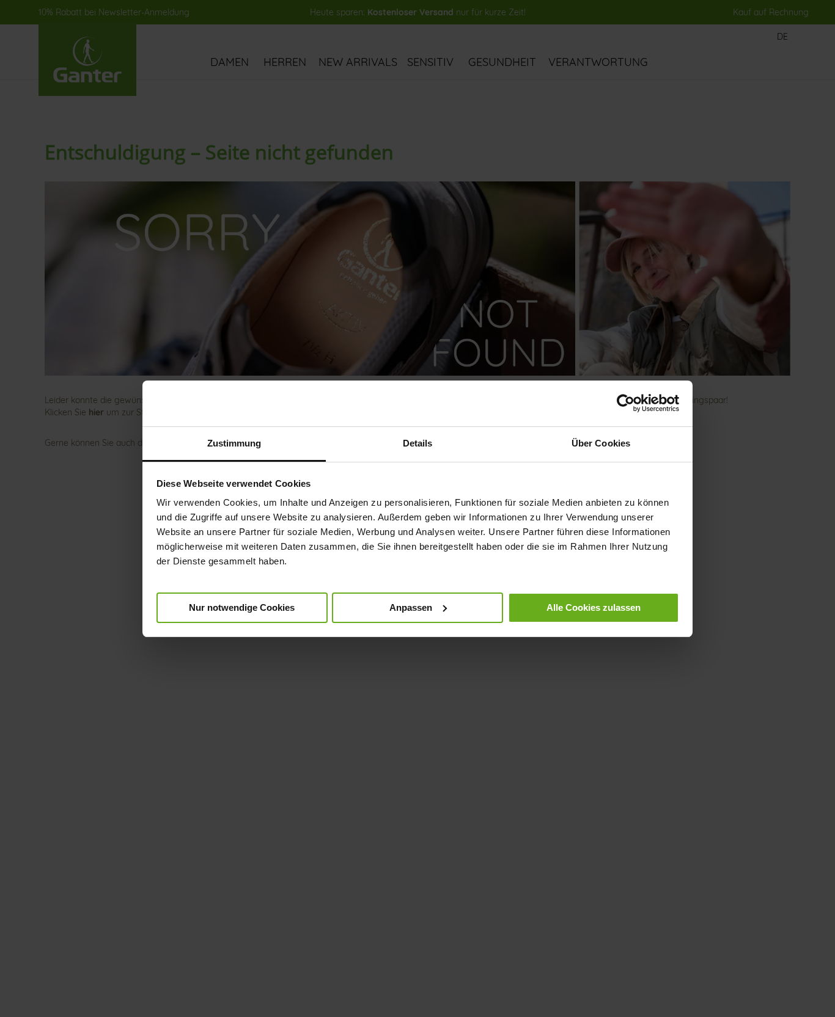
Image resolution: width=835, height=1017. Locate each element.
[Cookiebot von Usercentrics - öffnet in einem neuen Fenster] (625, 403)
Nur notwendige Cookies (242, 607)
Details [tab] (418, 443)
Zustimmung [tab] (234, 443)
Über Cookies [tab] (601, 443)
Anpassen (410, 607)
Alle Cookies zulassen (593, 607)
